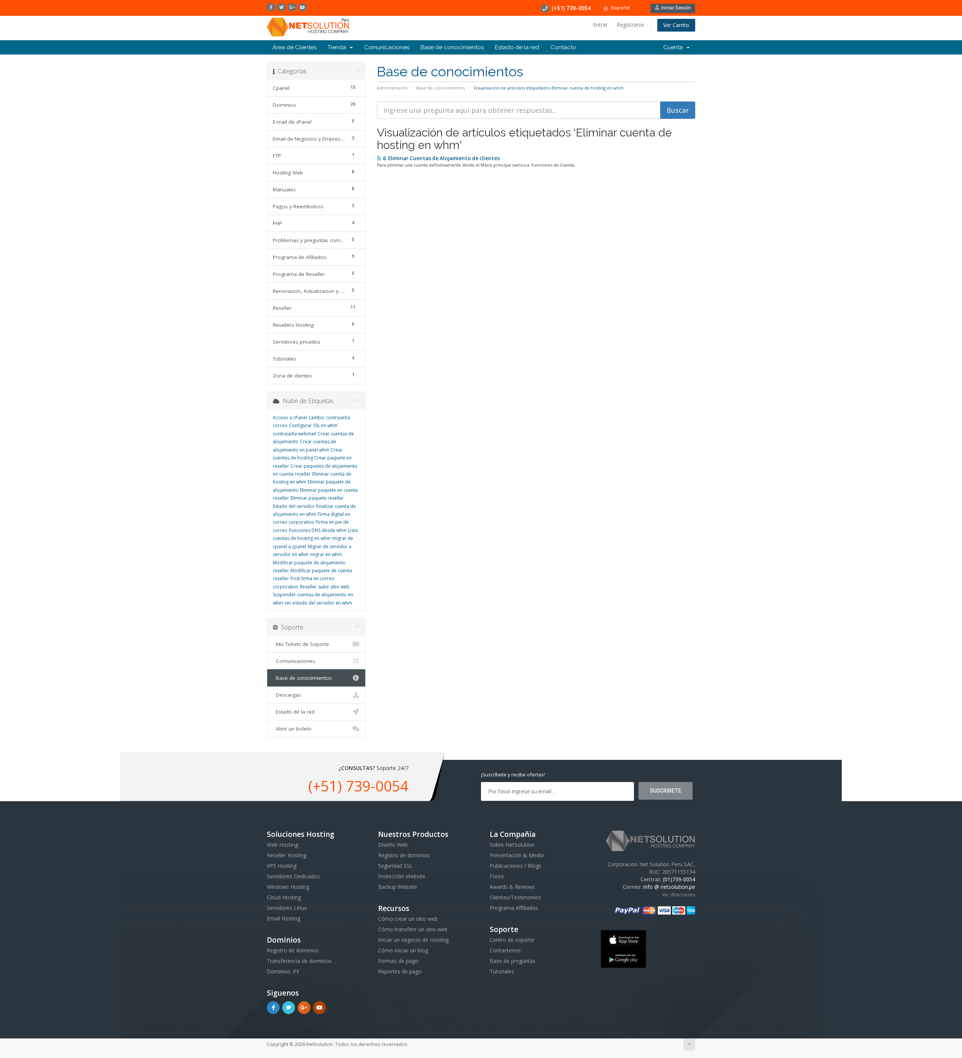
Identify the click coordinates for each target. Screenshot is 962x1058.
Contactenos (505, 950)
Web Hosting (282, 844)
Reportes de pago (400, 971)
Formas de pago (398, 960)
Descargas (287, 694)
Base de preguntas (512, 960)
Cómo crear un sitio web (408, 918)
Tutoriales (502, 971)
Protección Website (401, 876)
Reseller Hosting (286, 855)
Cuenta (674, 47)
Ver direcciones (678, 894)
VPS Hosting (281, 865)
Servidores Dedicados (293, 876)
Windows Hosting (288, 886)
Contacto (563, 47)
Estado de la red (517, 47)
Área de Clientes (294, 47)
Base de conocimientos (452, 47)
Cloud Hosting (284, 897)
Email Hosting (283, 918)
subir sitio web (333, 587)
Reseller (308, 587)
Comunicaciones (386, 47)
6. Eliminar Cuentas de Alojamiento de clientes (441, 158)
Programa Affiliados (514, 907)
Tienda (338, 47)
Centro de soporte (512, 939)
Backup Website (397, 886)
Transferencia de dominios (299, 960)
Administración (392, 88)
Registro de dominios (293, 950)
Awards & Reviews (512, 886)
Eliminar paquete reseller (317, 498)
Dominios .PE (283, 971)
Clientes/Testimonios (515, 897)
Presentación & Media (517, 855)
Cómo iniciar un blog (403, 950)
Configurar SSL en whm (313, 425)
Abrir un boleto (292, 728)
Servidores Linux (287, 907)
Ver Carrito (676, 25)
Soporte (620, 8)
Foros (497, 876)
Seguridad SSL (395, 865)
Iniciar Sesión (675, 8)
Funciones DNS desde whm (317, 530)
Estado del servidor (294, 506)
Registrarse (630, 24)
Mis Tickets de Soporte (301, 644)
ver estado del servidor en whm (318, 603)
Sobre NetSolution (512, 844)
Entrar (600, 24)
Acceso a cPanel (290, 417)
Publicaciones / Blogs (516, 865)
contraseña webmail (294, 433)
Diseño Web (393, 844)
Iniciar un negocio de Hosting (413, 939)
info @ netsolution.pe (669, 886)
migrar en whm (326, 554)
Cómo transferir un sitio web (413, 929)
